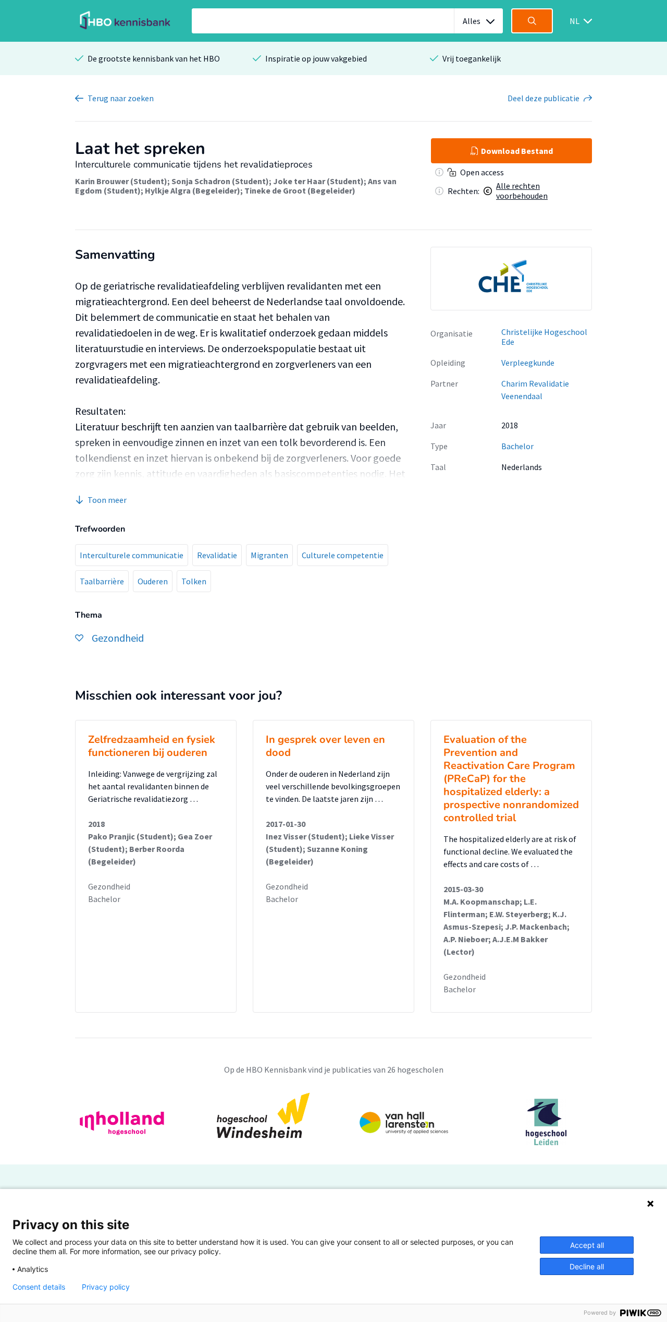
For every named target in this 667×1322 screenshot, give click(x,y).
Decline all (587, 1266)
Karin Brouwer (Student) (121, 181)
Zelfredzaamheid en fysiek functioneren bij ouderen (151, 746)
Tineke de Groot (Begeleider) (299, 190)
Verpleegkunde (527, 362)
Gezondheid (109, 886)
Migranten (269, 555)
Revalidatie (217, 555)
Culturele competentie (343, 555)
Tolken (193, 581)
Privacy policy (106, 1287)
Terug (121, 98)
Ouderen (153, 581)
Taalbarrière (102, 581)
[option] (511, 278)
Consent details (39, 1287)
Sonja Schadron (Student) (220, 181)
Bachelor (517, 446)
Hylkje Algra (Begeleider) (192, 190)
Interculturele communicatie (131, 555)
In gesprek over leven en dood (325, 746)
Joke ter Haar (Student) (318, 181)
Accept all (587, 1245)
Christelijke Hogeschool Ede (544, 336)
